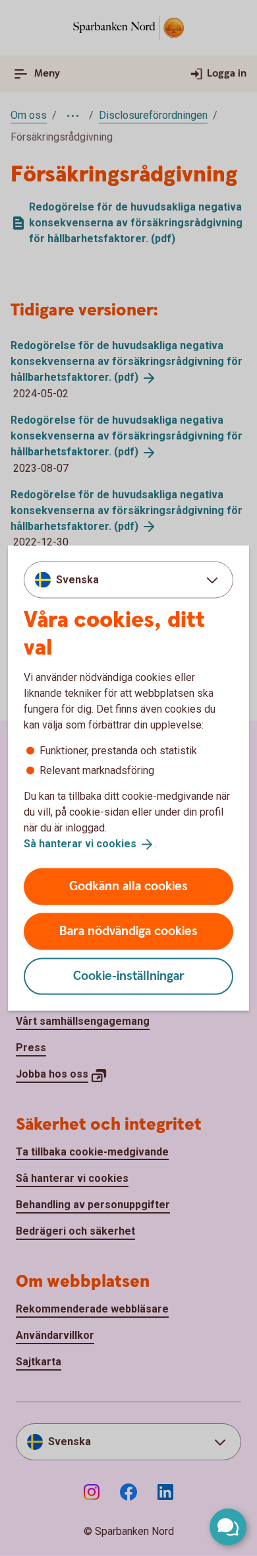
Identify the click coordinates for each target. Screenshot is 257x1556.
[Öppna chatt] (228, 1526)
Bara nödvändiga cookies (128, 931)
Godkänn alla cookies (128, 886)
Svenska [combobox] (77, 579)
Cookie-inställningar (129, 975)
